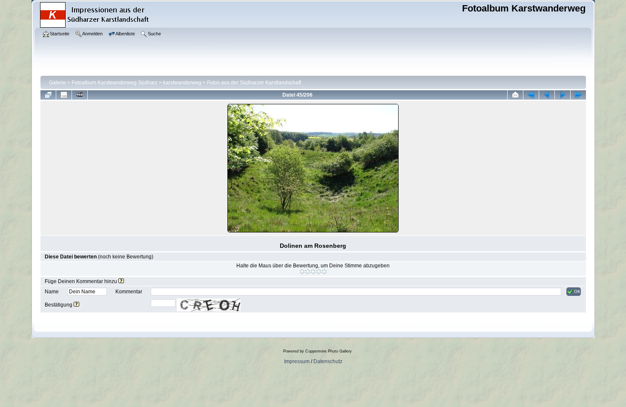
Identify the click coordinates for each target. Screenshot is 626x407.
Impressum (297, 361)
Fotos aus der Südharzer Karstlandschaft (254, 83)
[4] (319, 272)
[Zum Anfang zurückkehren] (531, 95)
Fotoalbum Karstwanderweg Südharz (115, 83)
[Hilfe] (121, 281)
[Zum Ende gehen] (578, 95)
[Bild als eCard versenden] (515, 95)
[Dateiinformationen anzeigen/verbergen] (64, 95)
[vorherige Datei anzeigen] (546, 95)
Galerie (57, 83)
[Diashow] (79, 95)
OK (577, 291)
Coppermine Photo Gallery (328, 351)
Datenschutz (327, 361)
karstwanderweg (182, 83)
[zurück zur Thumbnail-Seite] (48, 95)
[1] (302, 272)
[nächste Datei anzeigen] (562, 95)
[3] (313, 272)
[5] (324, 272)
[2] (307, 272)
